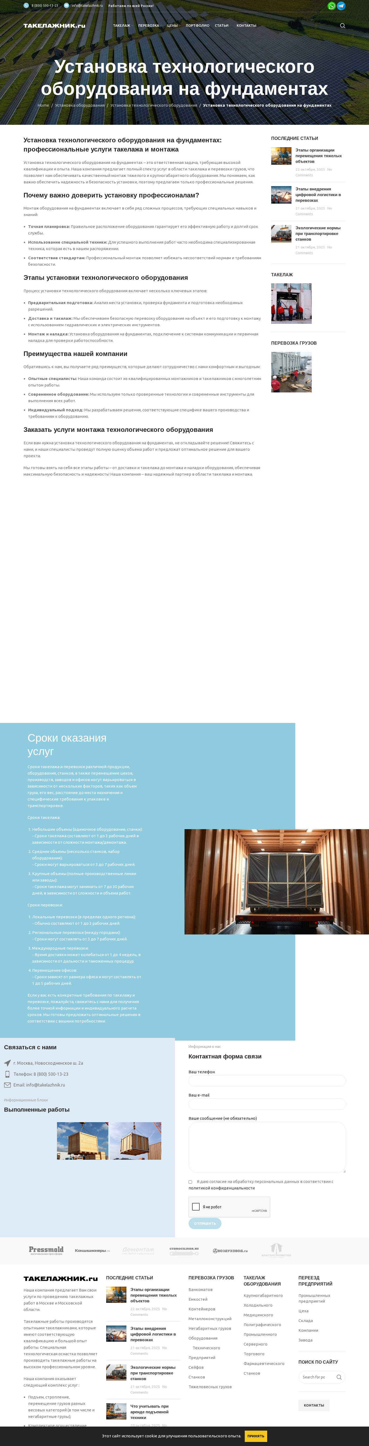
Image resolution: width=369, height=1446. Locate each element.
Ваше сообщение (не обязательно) (223, 1118)
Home (43, 105)
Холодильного (258, 1305)
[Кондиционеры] (92, 1250)
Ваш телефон (202, 1072)
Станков (197, 1377)
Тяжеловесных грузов (210, 1386)
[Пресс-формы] (46, 1250)
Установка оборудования (80, 105)
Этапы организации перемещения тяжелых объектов (319, 156)
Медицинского (258, 1315)
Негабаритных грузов (210, 1328)
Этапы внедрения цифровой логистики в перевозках (318, 195)
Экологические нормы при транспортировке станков (318, 233)
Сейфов (196, 1367)
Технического (206, 1348)
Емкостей (198, 1299)
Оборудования (203, 1338)
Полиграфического (262, 1324)
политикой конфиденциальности (222, 1188)
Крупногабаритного (263, 1295)
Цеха (303, 1311)
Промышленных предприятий (314, 1298)
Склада (305, 1320)
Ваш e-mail (199, 1095)
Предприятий (202, 1357)
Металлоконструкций (210, 1318)
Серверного (255, 1344)
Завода (305, 1340)
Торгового (254, 1353)
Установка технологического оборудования (153, 105)
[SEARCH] (339, 1377)
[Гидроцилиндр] (184, 1250)
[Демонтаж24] (139, 1250)
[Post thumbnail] (281, 162)
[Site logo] (55, 25)
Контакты (314, 1405)
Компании (308, 1330)
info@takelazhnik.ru (87, 5)
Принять (255, 1436)
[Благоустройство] (276, 1250)
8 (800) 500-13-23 (45, 5)
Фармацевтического (264, 1363)
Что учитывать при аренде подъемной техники (149, 1412)
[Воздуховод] (230, 1250)
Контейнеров (202, 1309)
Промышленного (260, 1334)
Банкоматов (201, 1289)
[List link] (82, 1074)
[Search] (342, 25)
